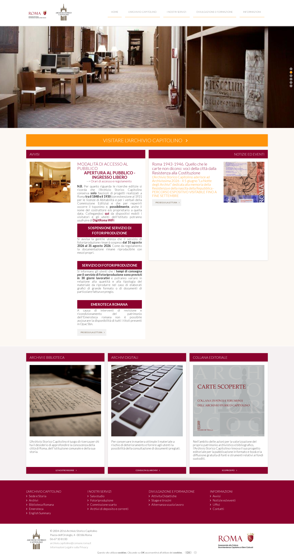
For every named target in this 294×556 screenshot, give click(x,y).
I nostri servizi (176, 11)
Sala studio (97, 496)
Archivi (33, 500)
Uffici (216, 504)
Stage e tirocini (161, 500)
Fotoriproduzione (101, 500)
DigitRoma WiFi (103, 220)
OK (188, 552)
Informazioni (252, 11)
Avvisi (217, 496)
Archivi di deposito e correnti (109, 509)
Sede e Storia (37, 496)
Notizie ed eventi (224, 500)
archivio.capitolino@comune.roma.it (70, 543)
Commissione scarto (103, 504)
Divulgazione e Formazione (215, 11)
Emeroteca (36, 509)
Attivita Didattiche (164, 496)
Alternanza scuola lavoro (167, 504)
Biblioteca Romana (41, 504)
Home (114, 11)
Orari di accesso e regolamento (112, 181)
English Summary (40, 513)
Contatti (218, 509)
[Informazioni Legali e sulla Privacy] (195, 552)
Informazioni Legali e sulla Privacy (69, 547)
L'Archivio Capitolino (142, 11)
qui (107, 213)
